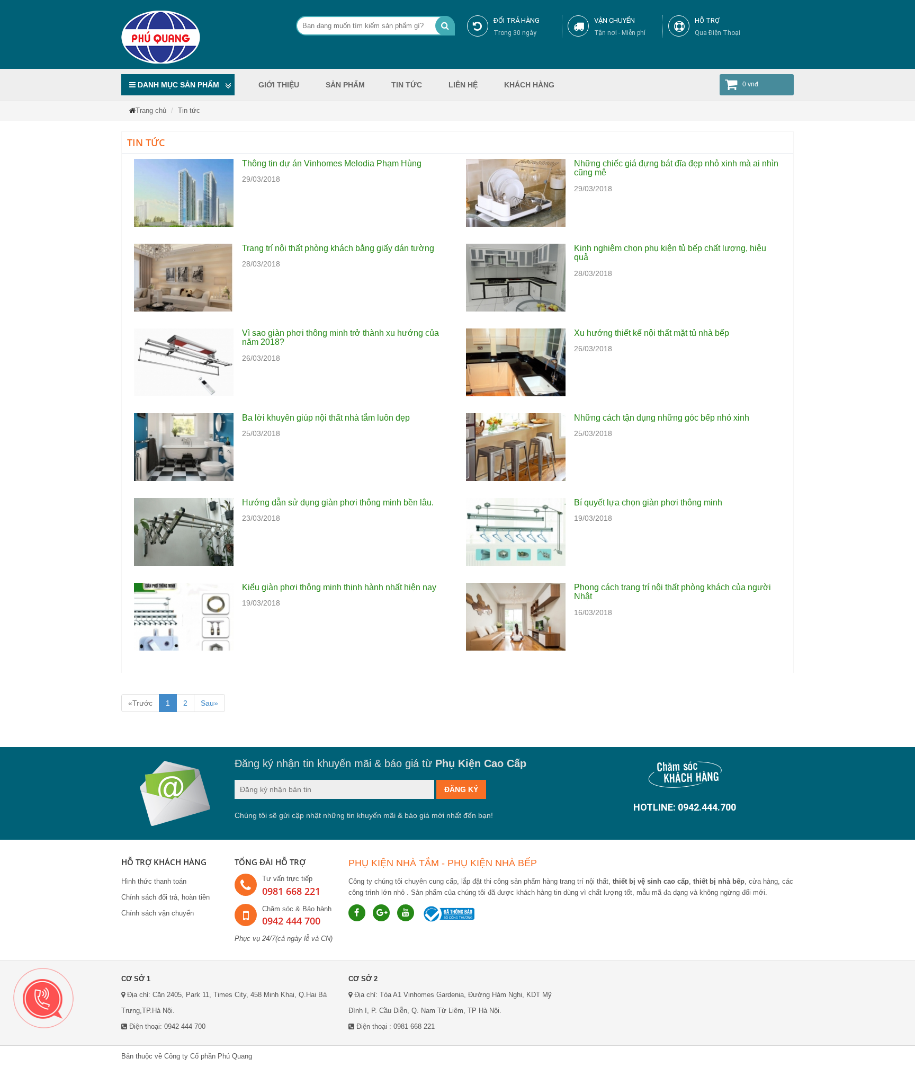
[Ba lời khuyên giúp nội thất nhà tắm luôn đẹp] (184, 446)
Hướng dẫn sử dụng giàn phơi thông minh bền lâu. (338, 502)
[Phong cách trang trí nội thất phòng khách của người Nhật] (516, 616)
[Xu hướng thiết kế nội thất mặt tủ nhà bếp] (516, 362)
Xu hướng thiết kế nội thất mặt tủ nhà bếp (651, 332)
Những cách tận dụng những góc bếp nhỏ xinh (661, 417)
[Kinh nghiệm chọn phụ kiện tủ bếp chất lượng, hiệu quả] (516, 277)
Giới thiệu (278, 85)
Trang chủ (151, 110)
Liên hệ (463, 85)
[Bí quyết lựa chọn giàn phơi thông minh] (516, 531)
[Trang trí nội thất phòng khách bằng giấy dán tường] (184, 277)
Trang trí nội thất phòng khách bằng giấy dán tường (338, 248)
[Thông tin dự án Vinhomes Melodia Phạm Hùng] (184, 192)
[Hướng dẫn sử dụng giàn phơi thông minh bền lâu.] (184, 531)
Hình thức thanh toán (153, 881)
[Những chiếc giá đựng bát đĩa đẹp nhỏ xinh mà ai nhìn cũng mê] (516, 192)
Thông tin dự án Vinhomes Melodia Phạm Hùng (331, 163)
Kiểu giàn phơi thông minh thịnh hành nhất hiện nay (339, 587)
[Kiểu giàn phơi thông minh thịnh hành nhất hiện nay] (184, 616)
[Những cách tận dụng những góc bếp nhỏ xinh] (516, 446)
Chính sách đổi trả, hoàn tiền (165, 897)
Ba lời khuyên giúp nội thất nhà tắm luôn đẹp (326, 417)
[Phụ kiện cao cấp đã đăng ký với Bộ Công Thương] (447, 913)
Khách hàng (529, 85)
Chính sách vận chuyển (157, 913)
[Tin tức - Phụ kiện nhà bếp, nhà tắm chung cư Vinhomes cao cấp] (202, 37)
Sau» (209, 703)
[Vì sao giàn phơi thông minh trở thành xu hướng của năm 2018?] (184, 362)
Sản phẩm (345, 85)
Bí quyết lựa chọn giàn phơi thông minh (648, 502)
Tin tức (406, 85)
